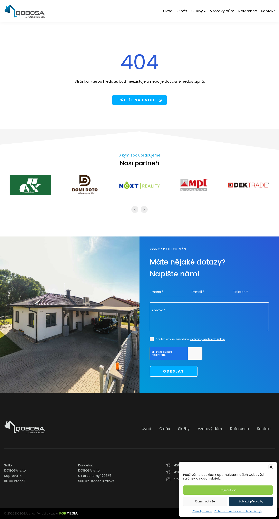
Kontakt (268, 11)
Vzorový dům (222, 11)
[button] (271, 467)
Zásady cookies (202, 511)
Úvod (168, 11)
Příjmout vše (228, 490)
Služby (197, 11)
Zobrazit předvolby (251, 501)
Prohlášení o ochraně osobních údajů (238, 511)
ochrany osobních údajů (207, 339)
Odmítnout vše (205, 501)
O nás (182, 11)
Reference (247, 11)
